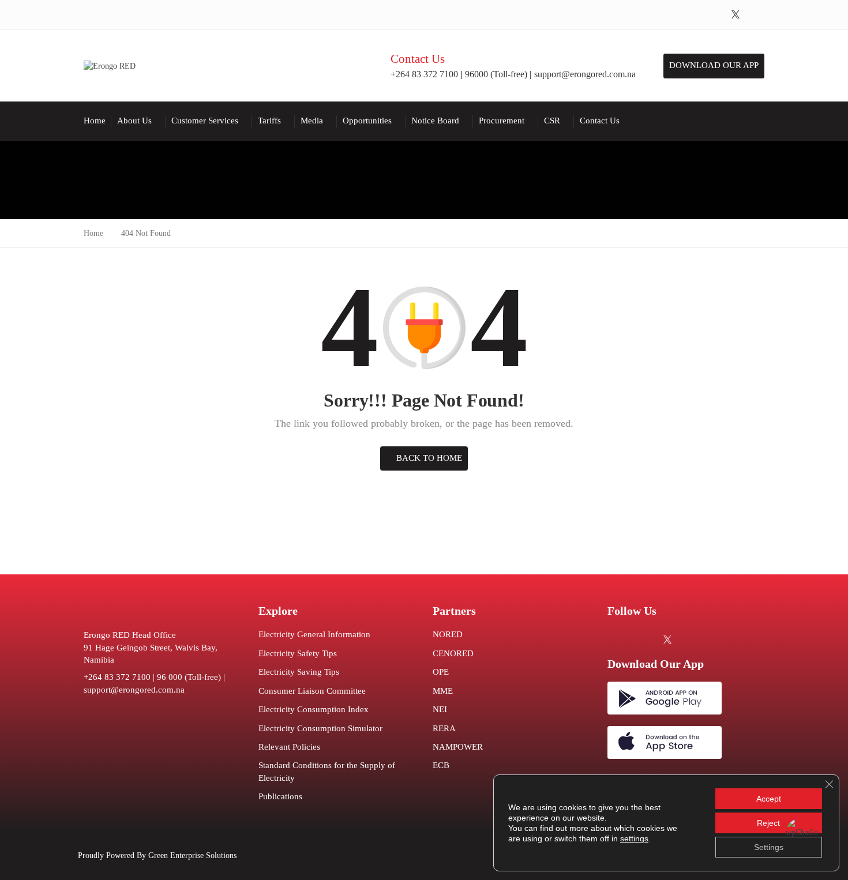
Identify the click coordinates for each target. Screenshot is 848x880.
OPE (441, 671)
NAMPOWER (458, 746)
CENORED (453, 653)
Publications (280, 796)
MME (443, 690)
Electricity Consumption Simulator (320, 728)
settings (634, 838)
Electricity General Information (314, 634)
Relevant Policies (289, 746)
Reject (768, 823)
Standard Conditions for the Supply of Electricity (326, 771)
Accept (768, 798)
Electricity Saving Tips (298, 671)
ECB (441, 765)
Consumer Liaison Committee (312, 690)
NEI (440, 709)
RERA (444, 728)
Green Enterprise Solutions (192, 855)
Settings (768, 847)
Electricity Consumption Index (313, 709)
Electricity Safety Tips (297, 653)
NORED (448, 634)
